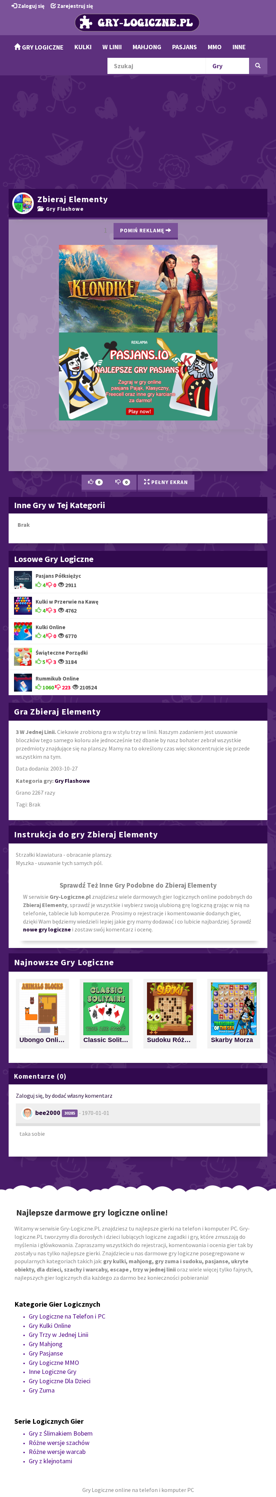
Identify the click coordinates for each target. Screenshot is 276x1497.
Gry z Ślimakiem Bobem (61, 1408)
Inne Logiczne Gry (52, 1346)
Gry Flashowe (63, 208)
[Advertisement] (138, 131)
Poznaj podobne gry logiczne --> (207, 227)
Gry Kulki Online (50, 1300)
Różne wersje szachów (59, 1417)
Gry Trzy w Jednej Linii (58, 1309)
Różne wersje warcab (57, 1426)
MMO (215, 47)
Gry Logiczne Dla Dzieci (60, 1355)
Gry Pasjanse (46, 1328)
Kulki (83, 47)
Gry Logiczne (42, 47)
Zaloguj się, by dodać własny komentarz (64, 1070)
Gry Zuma (42, 1365)
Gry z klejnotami (50, 1435)
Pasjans (184, 47)
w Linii (112, 47)
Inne (239, 47)
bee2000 (47, 1087)
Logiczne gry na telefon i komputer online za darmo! (138, 337)
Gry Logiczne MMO (54, 1337)
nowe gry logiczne (47, 904)
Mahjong (147, 47)
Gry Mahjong (46, 1319)
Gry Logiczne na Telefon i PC (67, 1291)
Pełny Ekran (169, 457)
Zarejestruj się (74, 6)
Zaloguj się (31, 6)
